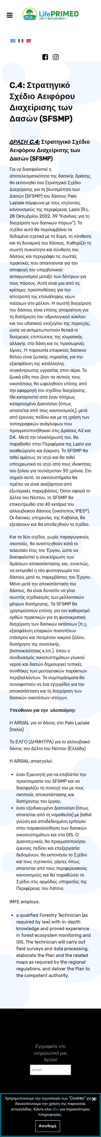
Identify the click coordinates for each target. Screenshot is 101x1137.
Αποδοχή (47, 1126)
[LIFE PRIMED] (50, 13)
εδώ (55, 1109)
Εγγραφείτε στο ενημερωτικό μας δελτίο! (50, 1053)
